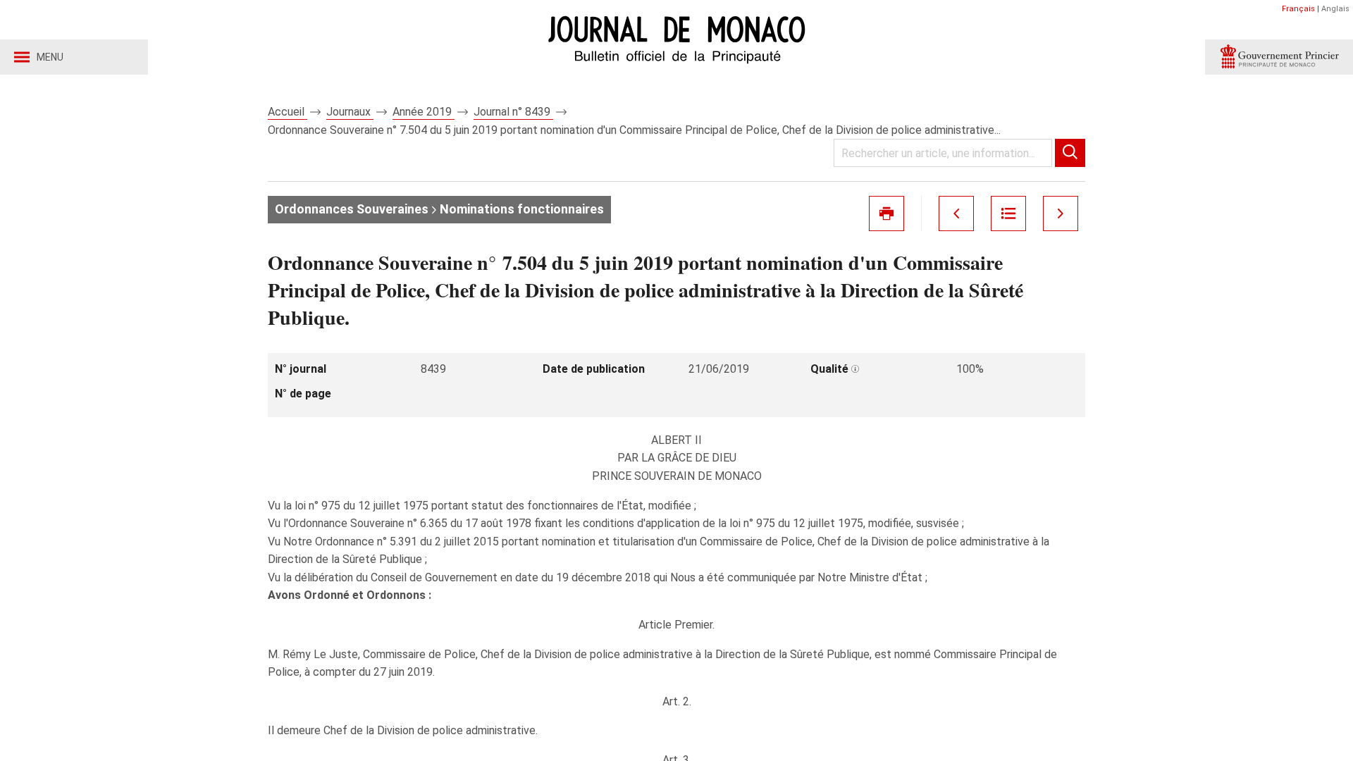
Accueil (287, 111)
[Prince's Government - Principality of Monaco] (1279, 57)
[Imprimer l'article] (886, 213)
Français (1298, 8)
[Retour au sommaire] (1008, 213)
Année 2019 (424, 111)
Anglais (1335, 8)
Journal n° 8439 (513, 111)
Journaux (349, 111)
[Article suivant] (1060, 213)
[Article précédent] (956, 213)
